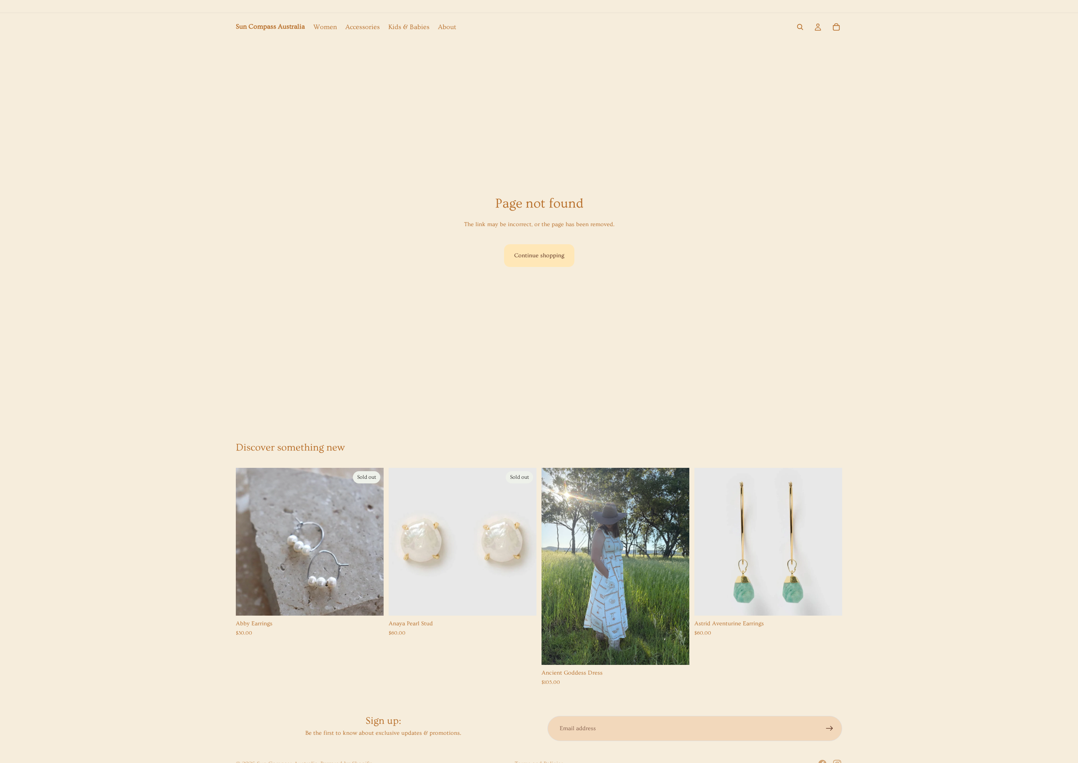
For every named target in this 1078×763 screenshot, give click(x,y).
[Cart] (836, 27)
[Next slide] (676, 566)
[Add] (829, 603)
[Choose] (676, 652)
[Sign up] (829, 728)
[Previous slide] (554, 566)
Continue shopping (539, 255)
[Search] (800, 27)
